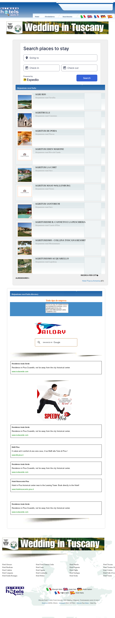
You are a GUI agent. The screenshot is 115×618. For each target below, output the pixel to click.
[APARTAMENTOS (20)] (57, 308)
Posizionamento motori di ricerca (89, 600)
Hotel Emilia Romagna (9, 576)
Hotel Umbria (107, 570)
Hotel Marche (74, 565)
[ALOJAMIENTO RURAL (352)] (57, 306)
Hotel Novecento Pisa (20, 481)
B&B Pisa (15, 447)
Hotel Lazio (40, 567)
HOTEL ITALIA (52, 603)
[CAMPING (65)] (57, 312)
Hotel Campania (7, 573)
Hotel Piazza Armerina (91, 281)
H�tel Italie (64, 593)
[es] (110, 17)
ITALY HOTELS (70, 603)
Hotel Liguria (40, 570)
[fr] (96, 17)
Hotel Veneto (107, 576)
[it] (83, 17)
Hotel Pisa (93, 603)
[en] (90, 17)
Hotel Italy (72, 589)
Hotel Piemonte (75, 567)
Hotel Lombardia (41, 573)
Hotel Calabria (7, 570)
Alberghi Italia (57, 589)
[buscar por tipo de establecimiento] (57, 305)
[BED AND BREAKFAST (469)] (57, 310)
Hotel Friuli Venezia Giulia (45, 565)
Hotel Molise (40, 576)
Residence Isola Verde (21, 364)
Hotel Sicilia (74, 576)
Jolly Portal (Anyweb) (56, 600)
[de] (103, 17)
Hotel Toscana (108, 565)
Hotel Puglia (74, 570)
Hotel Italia (79, 593)
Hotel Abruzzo (7, 565)
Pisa (83, 603)
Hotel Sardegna (75, 573)
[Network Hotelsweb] (10, 12)
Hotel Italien (87, 589)
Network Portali (43, 600)
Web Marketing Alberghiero (71, 600)
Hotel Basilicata (7, 567)
